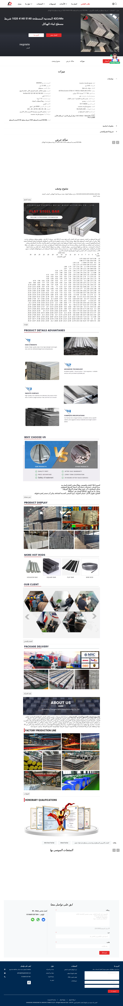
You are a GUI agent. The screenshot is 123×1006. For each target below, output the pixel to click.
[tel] (29, 919)
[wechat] (32, 919)
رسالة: (108, 910)
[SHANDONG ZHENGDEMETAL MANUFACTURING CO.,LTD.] (9, 3)
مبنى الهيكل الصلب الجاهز (70, 969)
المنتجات (112, 10)
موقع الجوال (62, 999)
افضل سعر (53, 35)
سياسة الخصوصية (51, 999)
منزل (117, 10)
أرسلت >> (113, 991)
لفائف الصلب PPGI (72, 977)
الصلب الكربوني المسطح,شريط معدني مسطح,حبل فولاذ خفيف (91, 843)
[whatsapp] (38, 919)
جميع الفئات (74, 981)
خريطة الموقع (72, 999)
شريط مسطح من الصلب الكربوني (98, 10)
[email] (43, 919)
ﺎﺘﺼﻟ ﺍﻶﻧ (104, 953)
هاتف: (108, 942)
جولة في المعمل (50, 973)
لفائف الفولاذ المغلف (72, 973)
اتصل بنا (52, 980)
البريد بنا (36, 35)
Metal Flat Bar (64, 843)
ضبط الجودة (51, 976)
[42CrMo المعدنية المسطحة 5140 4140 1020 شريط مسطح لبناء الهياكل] (100, 33)
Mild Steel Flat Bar (49, 843)
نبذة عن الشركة (50, 969)
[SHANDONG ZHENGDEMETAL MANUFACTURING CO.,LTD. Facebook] (29, 982)
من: (108, 932)
